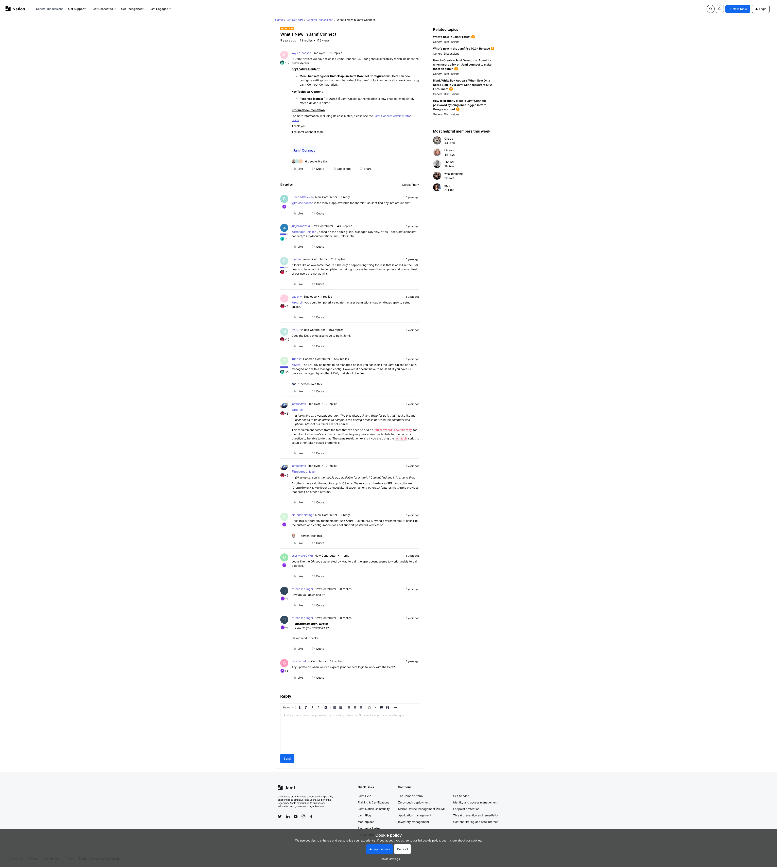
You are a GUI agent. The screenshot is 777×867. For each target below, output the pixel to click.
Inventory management (413, 821)
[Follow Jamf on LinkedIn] (288, 816)
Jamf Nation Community (374, 809)
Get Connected (103, 9)
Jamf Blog (364, 815)
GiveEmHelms (301, 661)
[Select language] (720, 9)
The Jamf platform (410, 796)
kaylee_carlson (301, 53)
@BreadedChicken (304, 231)
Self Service (461, 796)
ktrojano (449, 150)
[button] (737, 9)
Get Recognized (132, 9)
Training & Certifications (373, 802)
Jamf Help (364, 796)
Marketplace (366, 821)
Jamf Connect (304, 150)
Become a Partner (369, 828)
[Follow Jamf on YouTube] (296, 816)
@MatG (296, 364)
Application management (414, 815)
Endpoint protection (466, 809)
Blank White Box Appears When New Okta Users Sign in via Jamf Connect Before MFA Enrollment (462, 85)
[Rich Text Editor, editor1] (349, 731)
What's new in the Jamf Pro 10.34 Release (461, 48)
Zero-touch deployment (414, 802)
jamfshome (299, 403)
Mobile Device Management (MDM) (421, 809)
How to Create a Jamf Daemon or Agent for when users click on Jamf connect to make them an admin (462, 64)
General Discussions (50, 9)
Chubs (448, 138)
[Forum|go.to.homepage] (15, 8)
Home (279, 19)
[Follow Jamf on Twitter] (280, 816)
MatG (295, 329)
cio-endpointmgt (303, 515)
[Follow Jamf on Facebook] (311, 816)
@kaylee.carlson (302, 203)
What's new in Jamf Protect (451, 36)
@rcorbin (298, 302)
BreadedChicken (303, 197)
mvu (447, 185)
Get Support (76, 9)
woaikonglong (453, 173)
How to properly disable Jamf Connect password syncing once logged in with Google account (459, 105)
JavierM (297, 296)
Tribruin (296, 359)
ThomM (449, 162)
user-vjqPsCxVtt (302, 555)
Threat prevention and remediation (476, 815)
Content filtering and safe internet (475, 821)
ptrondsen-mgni (302, 589)
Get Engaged (159, 9)
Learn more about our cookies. (462, 840)
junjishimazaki (301, 226)
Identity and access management (475, 802)
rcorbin (296, 259)
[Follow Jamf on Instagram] (303, 816)
